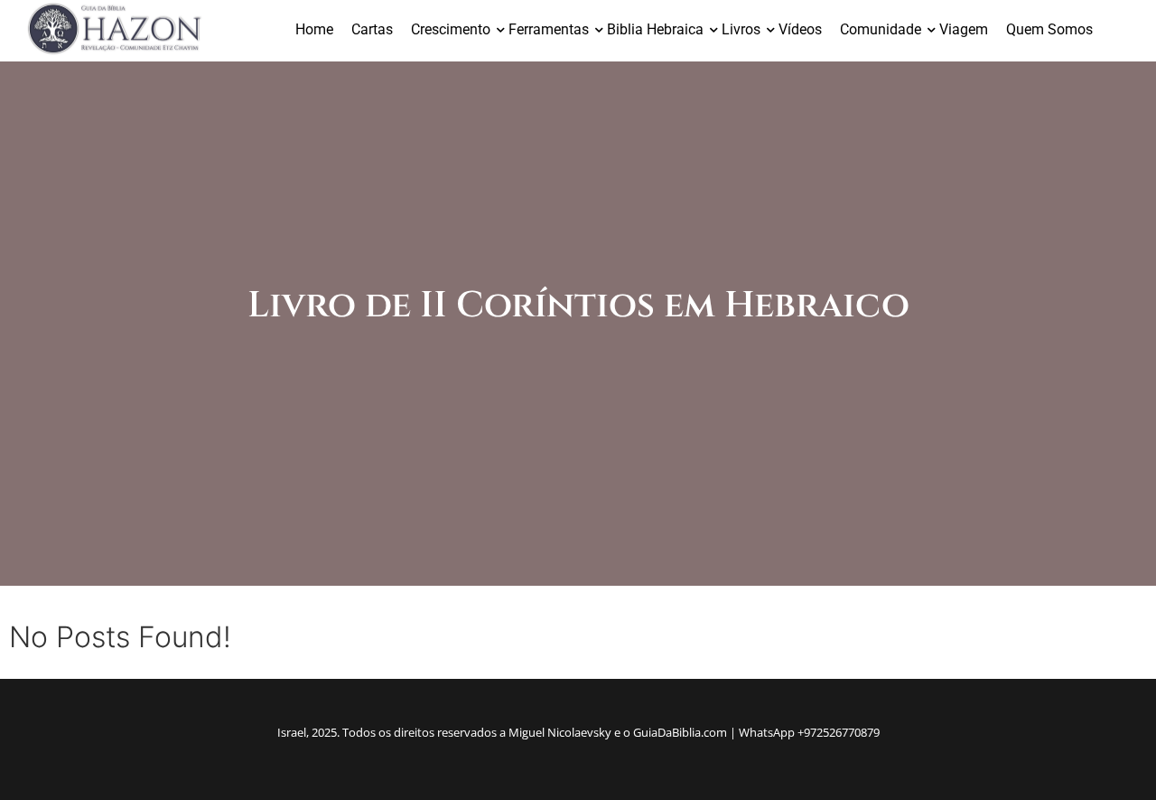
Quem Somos (1049, 29)
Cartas (372, 29)
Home (314, 29)
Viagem (963, 29)
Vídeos (800, 29)
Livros (741, 29)
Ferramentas (548, 29)
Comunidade (880, 29)
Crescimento (450, 29)
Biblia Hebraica (655, 29)
